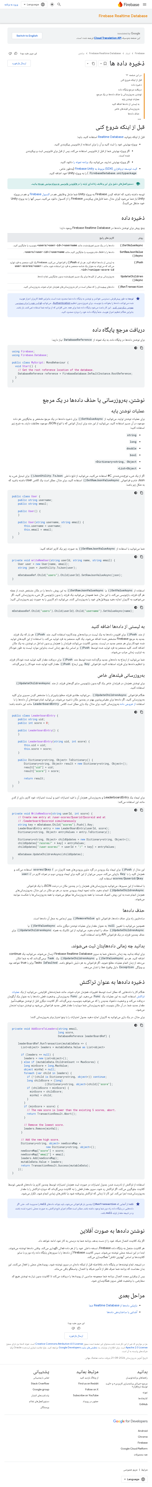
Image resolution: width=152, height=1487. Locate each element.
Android (143, 1430)
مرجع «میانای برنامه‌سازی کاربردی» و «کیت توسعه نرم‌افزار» (127, 1385)
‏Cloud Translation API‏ (107, 38)
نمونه (145, 1392)
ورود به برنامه (11, 4)
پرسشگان (44, 1407)
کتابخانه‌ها (143, 1398)
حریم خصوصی (130, 1469)
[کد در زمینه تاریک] (136, 348)
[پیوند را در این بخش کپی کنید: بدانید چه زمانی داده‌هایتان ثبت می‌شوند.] (67, 946)
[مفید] (16, 53)
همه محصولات (141, 1454)
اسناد (128, 53)
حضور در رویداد (90, 1401)
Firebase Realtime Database (123, 16)
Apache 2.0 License (137, 1347)
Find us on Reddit (88, 1383)
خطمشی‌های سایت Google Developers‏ (78, 1347)
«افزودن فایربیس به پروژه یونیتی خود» (57, 183)
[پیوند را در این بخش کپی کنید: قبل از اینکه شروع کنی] (92, 127)
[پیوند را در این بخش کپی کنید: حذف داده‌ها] (119, 910)
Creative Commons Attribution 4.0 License (59, 1343)
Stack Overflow (40, 1383)
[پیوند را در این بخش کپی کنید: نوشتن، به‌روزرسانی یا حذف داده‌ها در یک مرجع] (38, 400)
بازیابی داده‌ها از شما (113, 1305)
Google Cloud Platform (134, 1448)
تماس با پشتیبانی (41, 1377)
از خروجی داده (128, 704)
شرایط (144, 1469)
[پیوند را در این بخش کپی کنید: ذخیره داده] (117, 218)
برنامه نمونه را (80, 162)
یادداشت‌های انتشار (40, 1395)
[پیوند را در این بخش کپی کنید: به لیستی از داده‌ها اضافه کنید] (87, 626)
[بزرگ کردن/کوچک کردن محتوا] (127, 75)
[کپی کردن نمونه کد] (142, 348)
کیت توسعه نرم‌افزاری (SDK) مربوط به (106, 169)
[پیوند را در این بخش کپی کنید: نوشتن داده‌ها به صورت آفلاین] (76, 1231)
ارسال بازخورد (19, 63)
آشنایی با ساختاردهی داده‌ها (122, 1312)
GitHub (143, 1404)
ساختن (81, 53)
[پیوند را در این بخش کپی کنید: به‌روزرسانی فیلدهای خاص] (94, 675)
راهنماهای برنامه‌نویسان (137, 1377)
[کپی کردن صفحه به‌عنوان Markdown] (93, 63)
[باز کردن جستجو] (59, 4)
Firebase (140, 53)
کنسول (40, 194)
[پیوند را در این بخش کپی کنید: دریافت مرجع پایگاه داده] (88, 330)
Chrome (143, 1436)
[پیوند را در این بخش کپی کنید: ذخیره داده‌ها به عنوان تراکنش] (76, 982)
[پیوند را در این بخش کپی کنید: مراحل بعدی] (114, 1296)
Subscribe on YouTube (85, 1395)
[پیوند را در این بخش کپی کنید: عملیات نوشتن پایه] (107, 411)
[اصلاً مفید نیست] (10, 53)
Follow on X (91, 1389)
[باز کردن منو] (144, 4)
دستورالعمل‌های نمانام (39, 1401)
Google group (41, 1389)
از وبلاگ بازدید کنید (89, 1377)
